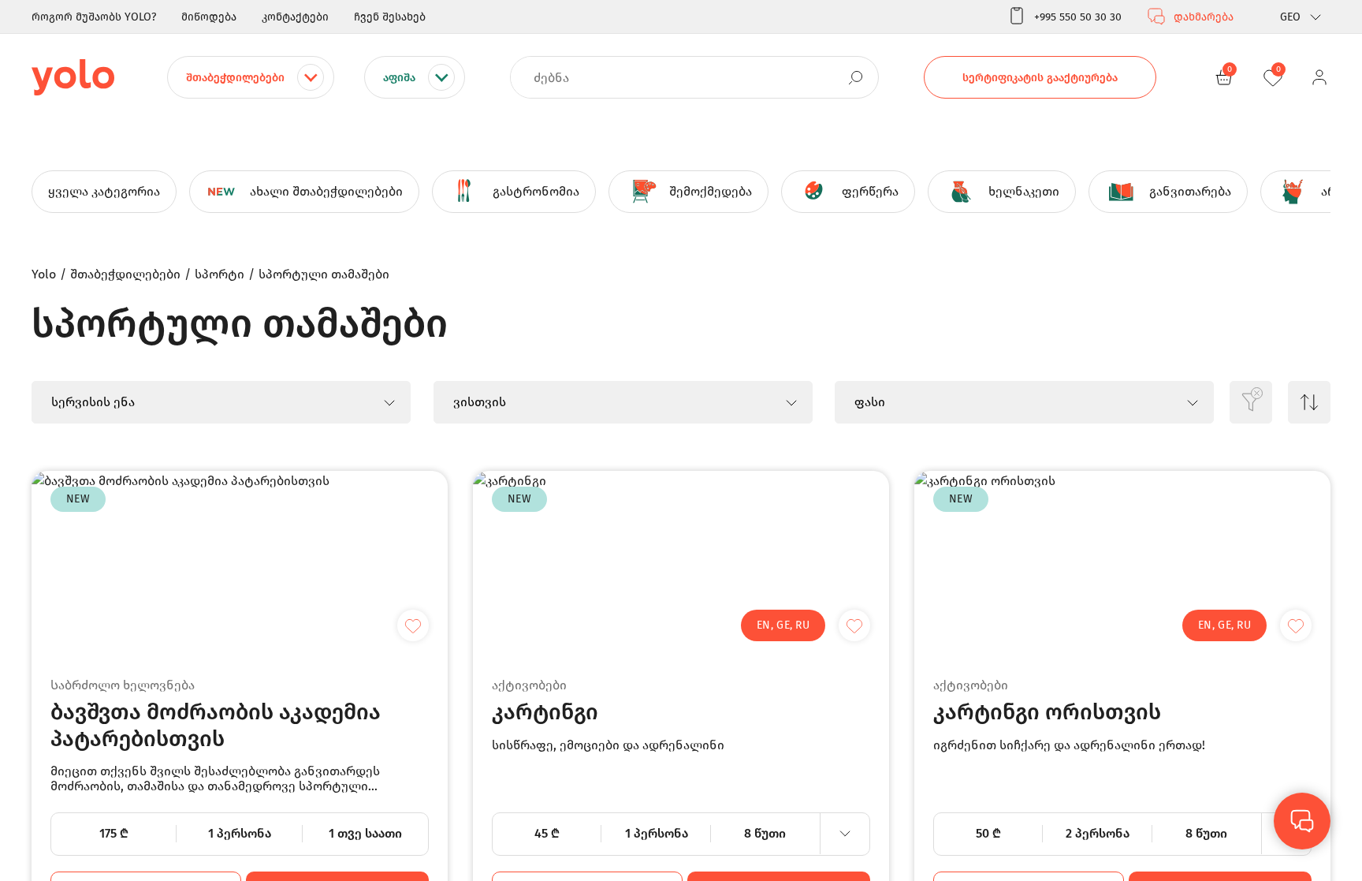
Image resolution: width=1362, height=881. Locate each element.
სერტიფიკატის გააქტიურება (1040, 77)
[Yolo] (73, 77)
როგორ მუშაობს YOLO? (94, 17)
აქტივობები (529, 685)
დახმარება (1204, 17)
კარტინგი (545, 712)
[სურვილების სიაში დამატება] (413, 625)
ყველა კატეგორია (104, 191)
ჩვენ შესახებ (390, 17)
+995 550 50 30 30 (1078, 17)
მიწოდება (208, 17)
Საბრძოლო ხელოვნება (122, 685)
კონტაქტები (295, 17)
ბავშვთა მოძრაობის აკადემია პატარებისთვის (215, 725)
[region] (681, 440)
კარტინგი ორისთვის (1047, 712)
